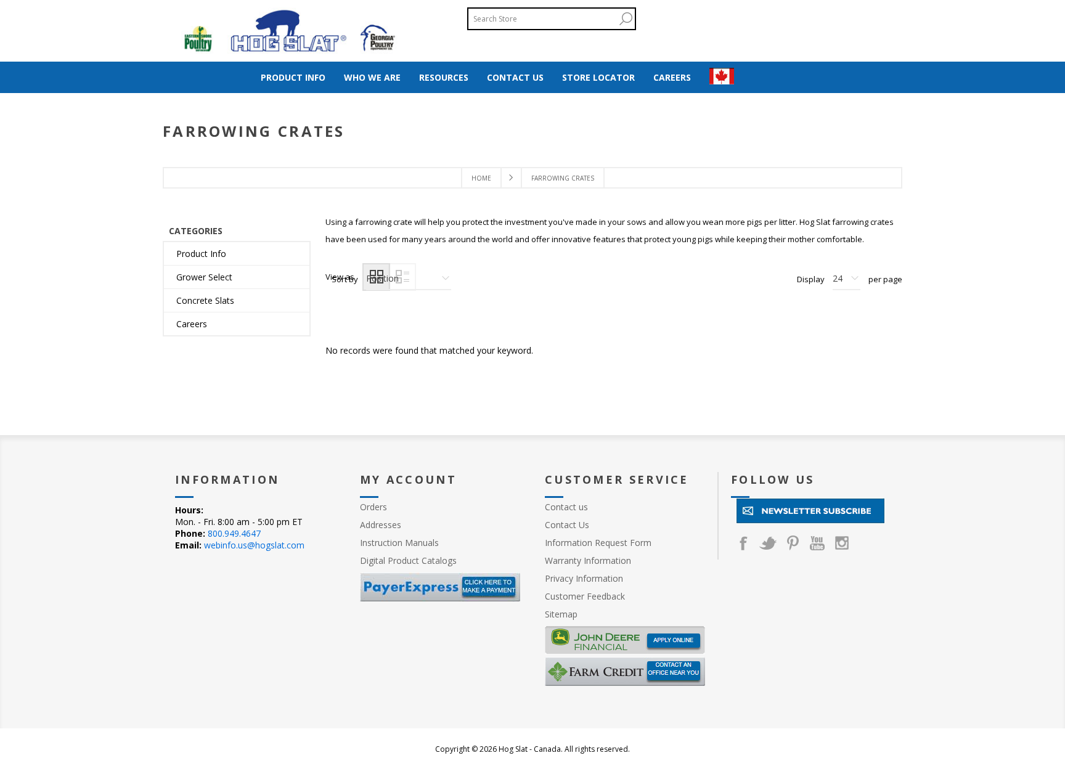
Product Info (201, 253)
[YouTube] (817, 543)
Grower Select (204, 277)
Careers (191, 324)
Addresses (380, 525)
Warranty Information (588, 560)
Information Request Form (598, 542)
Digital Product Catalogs (408, 560)
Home (481, 178)
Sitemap (561, 614)
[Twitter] (768, 543)
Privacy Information (584, 578)
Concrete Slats (205, 300)
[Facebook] (743, 543)
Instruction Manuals (399, 542)
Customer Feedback (585, 596)
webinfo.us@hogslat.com (254, 545)
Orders (373, 507)
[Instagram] (842, 543)
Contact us (566, 507)
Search (625, 19)
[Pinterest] (792, 543)
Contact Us (567, 525)
